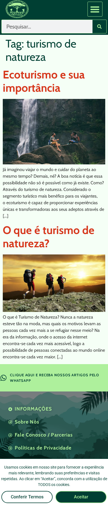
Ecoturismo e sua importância (44, 81)
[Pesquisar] (99, 26)
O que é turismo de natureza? (48, 236)
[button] (95, 9)
